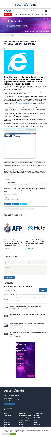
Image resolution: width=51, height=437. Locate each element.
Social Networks (38, 413)
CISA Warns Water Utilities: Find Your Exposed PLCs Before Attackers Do (27, 315)
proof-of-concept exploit (22, 123)
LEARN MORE (10, 403)
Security (11, 35)
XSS (33, 209)
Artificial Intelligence (25, 415)
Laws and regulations (14, 308)
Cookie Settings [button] (5, 434)
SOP (27, 209)
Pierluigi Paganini (8, 48)
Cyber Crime (7, 415)
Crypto (35, 420)
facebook (8, 204)
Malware (21, 422)
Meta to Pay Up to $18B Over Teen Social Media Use (35, 243)
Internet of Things (24, 418)
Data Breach (7, 422)
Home (5, 35)
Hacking (15, 209)
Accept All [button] (13, 434)
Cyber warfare (8, 418)
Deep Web (7, 424)
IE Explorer (21, 209)
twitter (24, 204)
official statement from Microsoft (22, 103)
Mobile (21, 424)
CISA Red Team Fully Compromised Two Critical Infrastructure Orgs (28, 333)
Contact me (37, 424)
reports (12, 174)
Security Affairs (7, 199)
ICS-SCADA (11, 318)
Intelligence (12, 327)
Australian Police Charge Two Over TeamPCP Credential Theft (17, 14)
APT (5, 420)
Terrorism (36, 415)
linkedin (16, 204)
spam (33, 190)
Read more (7, 248)
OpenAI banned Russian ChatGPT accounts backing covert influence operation (26, 324)
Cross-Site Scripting (8, 209)
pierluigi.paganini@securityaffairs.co (13, 400)
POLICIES (36, 422)
